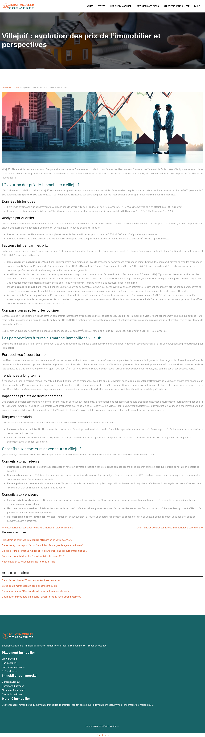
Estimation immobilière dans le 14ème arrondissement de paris (35, 591)
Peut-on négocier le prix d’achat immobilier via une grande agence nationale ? (42, 545)
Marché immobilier (121, 6)
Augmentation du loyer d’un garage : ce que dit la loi (29, 561)
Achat (90, 6)
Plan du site (102, 734)
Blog (197, 6)
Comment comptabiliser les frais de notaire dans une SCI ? (33, 556)
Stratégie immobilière (176, 6)
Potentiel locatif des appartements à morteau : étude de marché (39, 527)
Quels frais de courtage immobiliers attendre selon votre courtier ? (37, 539)
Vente (101, 6)
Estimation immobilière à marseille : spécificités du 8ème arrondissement (41, 596)
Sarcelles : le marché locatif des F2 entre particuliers (29, 585)
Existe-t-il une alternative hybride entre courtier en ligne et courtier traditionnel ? (44, 550)
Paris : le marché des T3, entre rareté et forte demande (31, 580)
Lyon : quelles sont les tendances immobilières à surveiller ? (168, 527)
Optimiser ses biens (147, 6)
